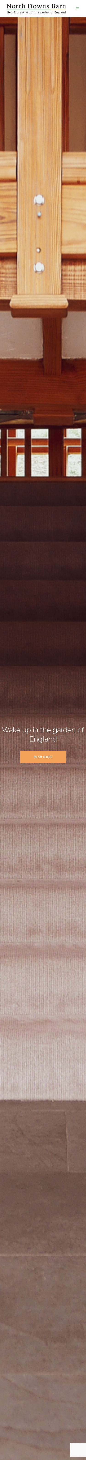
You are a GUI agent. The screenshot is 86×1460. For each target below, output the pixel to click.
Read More (43, 757)
